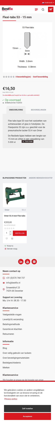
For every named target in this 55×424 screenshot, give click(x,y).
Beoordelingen (38, 110)
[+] (10, 232)
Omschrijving (16, 110)
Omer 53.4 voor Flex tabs (14, 216)
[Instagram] (34, 261)
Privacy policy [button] (10, 399)
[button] (5, 47)
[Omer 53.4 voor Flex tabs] (15, 195)
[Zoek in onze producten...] (43, 9)
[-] (10, 234)
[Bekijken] (50, 9)
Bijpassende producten (14, 178)
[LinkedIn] (20, 261)
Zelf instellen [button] (27, 409)
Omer (7, 210)
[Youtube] (27, 261)
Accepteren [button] (27, 416)
